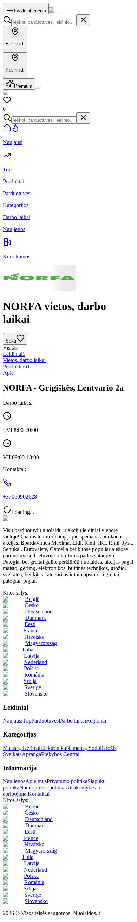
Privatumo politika (67, 781)
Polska (31, 668)
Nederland (35, 662)
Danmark (35, 618)
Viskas (10, 348)
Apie (8, 373)
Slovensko (36, 694)
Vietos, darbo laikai (24, 360)
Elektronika (53, 748)
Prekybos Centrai (60, 754)
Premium (23, 86)
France (30, 630)
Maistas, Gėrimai (21, 748)
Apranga (31, 754)
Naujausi (12, 721)
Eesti (30, 624)
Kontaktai (39, 794)
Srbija (30, 681)
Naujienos (14, 781)
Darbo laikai (72, 721)
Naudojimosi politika (42, 788)
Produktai (16, 367)
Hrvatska (34, 637)
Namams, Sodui (84, 748)
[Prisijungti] (38, 88)
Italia (27, 649)
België (32, 599)
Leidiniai (14, 354)
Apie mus (36, 781)
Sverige (32, 687)
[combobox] (43, 22)
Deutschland (39, 612)
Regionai (96, 721)
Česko (32, 605)
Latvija (31, 656)
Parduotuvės (45, 721)
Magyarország (41, 643)
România (34, 675)
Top (26, 721)
